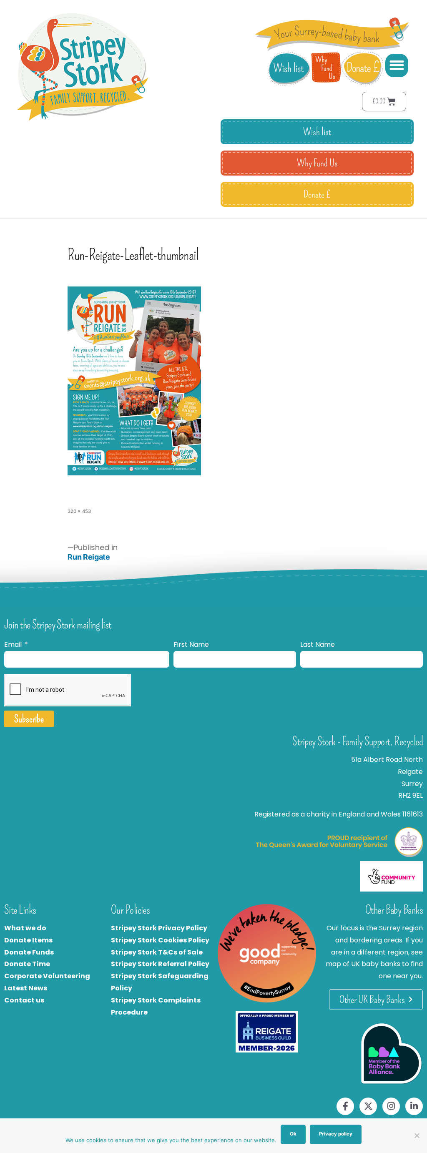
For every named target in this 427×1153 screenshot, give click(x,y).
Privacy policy (335, 1134)
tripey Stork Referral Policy (162, 964)
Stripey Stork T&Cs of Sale (157, 952)
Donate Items (28, 940)
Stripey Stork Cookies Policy (160, 940)
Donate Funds (29, 952)
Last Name (317, 644)
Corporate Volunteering (47, 976)
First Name (191, 644)
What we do (25, 928)
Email (13, 644)
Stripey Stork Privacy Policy (159, 928)
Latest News (25, 988)
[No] (416, 1135)
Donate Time (27, 964)
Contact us (24, 1000)
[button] (397, 65)
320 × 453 (79, 511)
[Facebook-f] (345, 1106)
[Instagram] (391, 1106)
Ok (293, 1134)
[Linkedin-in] (414, 1106)
